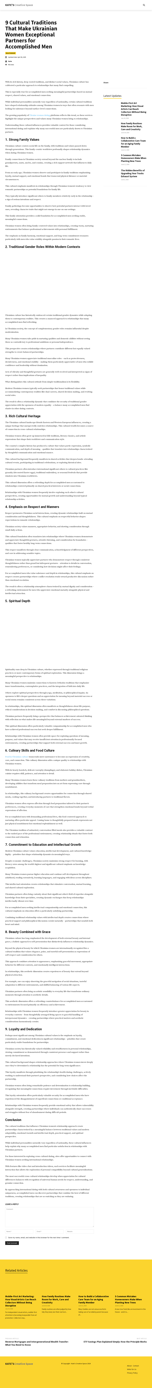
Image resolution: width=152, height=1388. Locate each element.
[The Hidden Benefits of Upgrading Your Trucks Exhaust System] (111, 174)
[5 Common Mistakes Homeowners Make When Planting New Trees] (111, 159)
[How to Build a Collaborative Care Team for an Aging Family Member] (111, 142)
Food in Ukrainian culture (16, 757)
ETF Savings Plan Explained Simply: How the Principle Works (115, 1341)
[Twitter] (122, 82)
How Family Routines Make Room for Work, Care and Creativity (131, 126)
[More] (144, 82)
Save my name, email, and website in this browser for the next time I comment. (38, 1237)
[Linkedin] (127, 82)
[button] (134, 5)
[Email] (138, 82)
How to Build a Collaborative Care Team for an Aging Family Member (133, 142)
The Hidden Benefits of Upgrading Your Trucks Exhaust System (133, 173)
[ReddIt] (133, 82)
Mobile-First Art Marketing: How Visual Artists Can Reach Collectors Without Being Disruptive (133, 109)
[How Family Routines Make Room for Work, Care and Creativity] (111, 127)
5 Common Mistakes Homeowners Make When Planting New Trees (133, 158)
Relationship (10, 53)
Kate (10, 61)
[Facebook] (116, 82)
